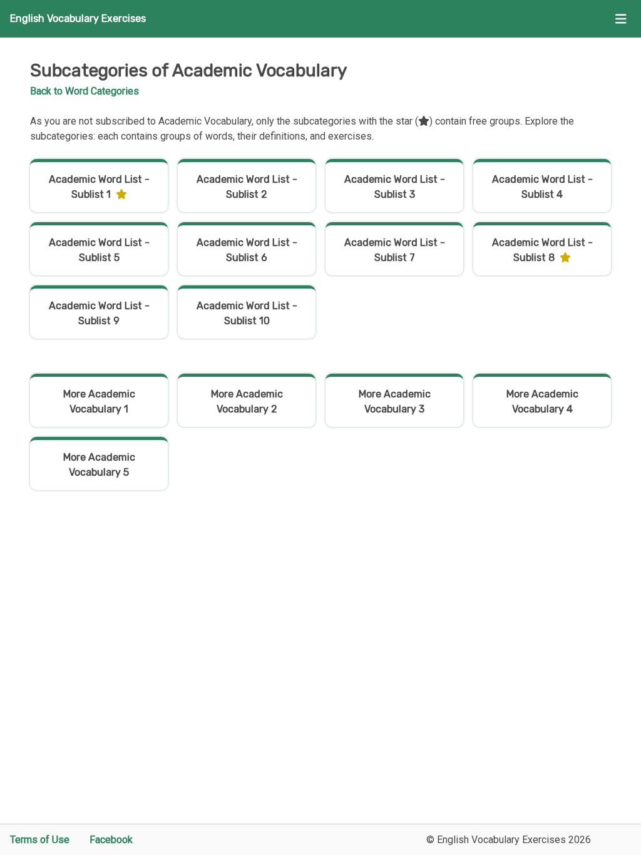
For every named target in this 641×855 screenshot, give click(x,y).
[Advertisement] (320, 622)
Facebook (111, 840)
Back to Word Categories (84, 91)
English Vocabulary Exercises (78, 18)
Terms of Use (39, 840)
